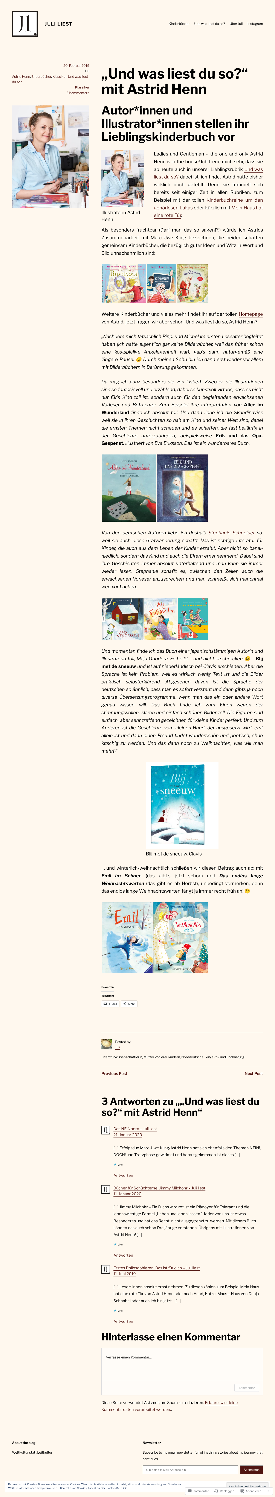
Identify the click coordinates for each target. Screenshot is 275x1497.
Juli (117, 1047)
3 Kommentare (77, 93)
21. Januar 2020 (127, 1135)
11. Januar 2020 (127, 1194)
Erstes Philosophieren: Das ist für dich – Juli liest (156, 1268)
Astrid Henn (21, 77)
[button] (124, 283)
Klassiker (59, 77)
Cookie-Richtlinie (117, 1488)
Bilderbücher (41, 77)
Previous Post (114, 1073)
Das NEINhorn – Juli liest (135, 1129)
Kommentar (247, 1388)
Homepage (251, 314)
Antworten (123, 1175)
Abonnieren (252, 1469)
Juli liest (59, 24)
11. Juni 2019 (124, 1273)
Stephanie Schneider (231, 532)
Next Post (254, 1073)
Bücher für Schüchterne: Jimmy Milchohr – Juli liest (159, 1188)
